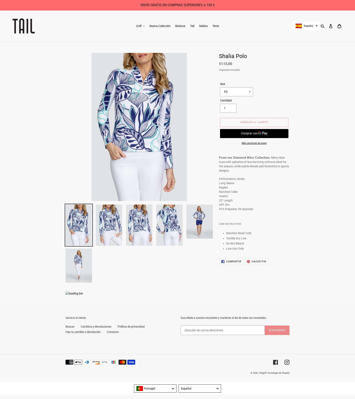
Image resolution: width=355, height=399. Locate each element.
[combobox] (155, 388)
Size (222, 84)
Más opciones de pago (254, 143)
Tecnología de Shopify (278, 373)
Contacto (113, 332)
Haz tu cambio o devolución (83, 332)
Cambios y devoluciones (96, 326)
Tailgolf (262, 373)
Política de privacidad (131, 326)
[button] (306, 26)
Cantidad (226, 100)
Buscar (70, 326)
